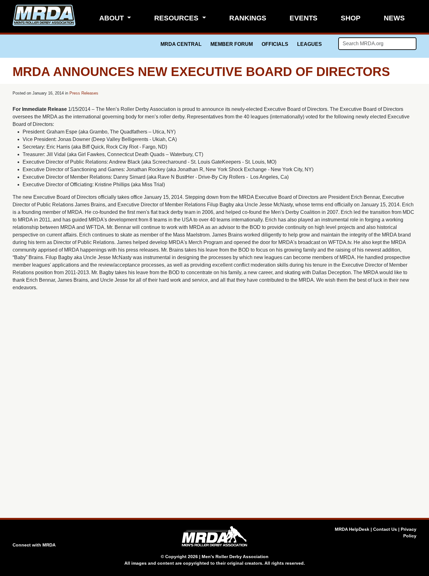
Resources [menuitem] (177, 18)
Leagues (309, 44)
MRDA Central (181, 44)
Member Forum (231, 44)
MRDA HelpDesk (352, 529)
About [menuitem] (112, 18)
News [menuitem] (394, 18)
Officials (275, 44)
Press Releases (83, 93)
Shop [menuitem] (351, 18)
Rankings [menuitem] (247, 18)
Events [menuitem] (304, 18)
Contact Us (385, 529)
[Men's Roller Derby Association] (44, 15)
